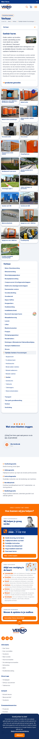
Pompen (7, 331)
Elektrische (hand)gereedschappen (16, 286)
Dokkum (7, 585)
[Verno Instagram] (7, 638)
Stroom (7, 349)
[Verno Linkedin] (11, 638)
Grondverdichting (10, 293)
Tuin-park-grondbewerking (13, 400)
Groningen (8, 597)
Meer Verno (5, 2)
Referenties (6, 665)
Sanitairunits (9, 381)
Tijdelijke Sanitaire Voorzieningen (16, 353)
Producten (6, 709)
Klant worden (7, 657)
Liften (7, 324)
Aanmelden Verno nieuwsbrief (14, 618)
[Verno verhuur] (19, 630)
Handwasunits (10, 363)
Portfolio (5, 712)
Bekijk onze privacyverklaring (20, 731)
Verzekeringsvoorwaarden (10, 662)
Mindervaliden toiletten (12, 367)
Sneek (7, 581)
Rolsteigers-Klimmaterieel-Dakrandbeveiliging (19, 342)
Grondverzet (9, 296)
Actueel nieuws (7, 694)
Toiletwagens (10, 387)
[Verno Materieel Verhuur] (9, 7)
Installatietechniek (11, 310)
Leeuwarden (9, 573)
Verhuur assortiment (9, 682)
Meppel (7, 593)
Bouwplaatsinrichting (11, 279)
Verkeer (7, 404)
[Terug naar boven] (19, 622)
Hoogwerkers (9, 303)
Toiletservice (6, 685)
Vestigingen (6, 680)
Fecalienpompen (11, 360)
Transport (8, 397)
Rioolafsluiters (9, 338)
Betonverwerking (10, 271)
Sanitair (8, 377)
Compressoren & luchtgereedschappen (17, 282)
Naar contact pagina (10, 556)
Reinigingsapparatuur (12, 335)
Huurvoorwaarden (8, 659)
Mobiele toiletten (11, 374)
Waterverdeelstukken (12, 391)
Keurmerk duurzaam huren (13, 314)
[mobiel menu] (36, 7)
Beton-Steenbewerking (12, 268)
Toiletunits (9, 384)
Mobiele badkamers (11, 370)
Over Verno (6, 648)
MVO (4, 668)
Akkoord (19, 735)
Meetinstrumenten (11, 328)
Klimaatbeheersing (11, 317)
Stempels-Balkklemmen (12, 346)
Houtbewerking (10, 307)
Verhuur (7, 264)
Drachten (8, 577)
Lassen (7, 321)
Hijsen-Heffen (9, 300)
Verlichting (8, 407)
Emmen (7, 589)
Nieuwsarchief (7, 697)
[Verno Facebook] (3, 638)
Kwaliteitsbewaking (8, 671)
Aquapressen (10, 356)
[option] (19, 440)
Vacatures (6, 654)
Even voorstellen (7, 651)
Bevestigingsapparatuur (12, 275)
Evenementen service (12, 289)
